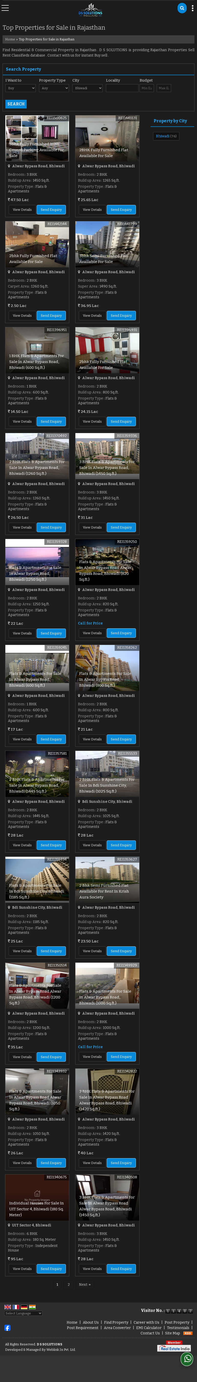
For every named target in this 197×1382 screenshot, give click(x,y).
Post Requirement (82, 1328)
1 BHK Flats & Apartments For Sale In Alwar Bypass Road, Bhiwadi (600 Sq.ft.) (36, 362)
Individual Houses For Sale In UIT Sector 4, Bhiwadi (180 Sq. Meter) (36, 1209)
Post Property (177, 1322)
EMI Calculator (149, 1328)
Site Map (172, 1333)
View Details (22, 210)
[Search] (182, 8)
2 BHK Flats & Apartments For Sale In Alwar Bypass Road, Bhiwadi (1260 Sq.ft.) (37, 467)
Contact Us (150, 1333)
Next (85, 1284)
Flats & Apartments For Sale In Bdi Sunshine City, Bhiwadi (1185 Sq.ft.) (36, 891)
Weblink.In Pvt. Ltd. (61, 1350)
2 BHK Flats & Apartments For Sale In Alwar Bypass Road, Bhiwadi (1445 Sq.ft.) (37, 785)
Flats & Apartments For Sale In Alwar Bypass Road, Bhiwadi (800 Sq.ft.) (105, 679)
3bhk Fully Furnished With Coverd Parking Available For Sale (36, 150)
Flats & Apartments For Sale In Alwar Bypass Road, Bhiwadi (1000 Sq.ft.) (105, 997)
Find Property (116, 1322)
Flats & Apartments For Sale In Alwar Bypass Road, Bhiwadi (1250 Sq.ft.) (35, 573)
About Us (91, 1322)
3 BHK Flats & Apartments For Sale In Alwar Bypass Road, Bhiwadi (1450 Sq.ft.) (107, 467)
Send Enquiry (51, 210)
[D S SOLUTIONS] (90, 10)
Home (10, 39)
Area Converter (117, 1328)
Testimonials (178, 1328)
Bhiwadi (162, 136)
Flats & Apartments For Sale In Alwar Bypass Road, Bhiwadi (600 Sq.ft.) (35, 679)
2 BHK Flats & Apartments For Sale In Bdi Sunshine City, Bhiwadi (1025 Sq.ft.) (107, 785)
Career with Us (146, 1322)
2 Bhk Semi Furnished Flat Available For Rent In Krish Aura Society (104, 891)
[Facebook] (7, 1327)
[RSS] (188, 1333)
